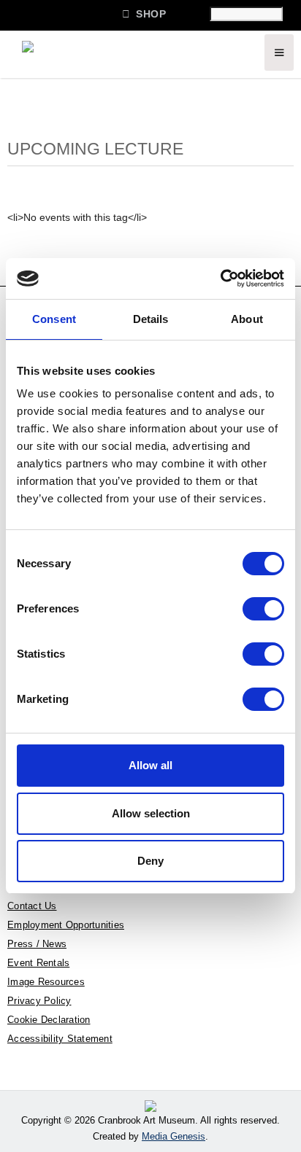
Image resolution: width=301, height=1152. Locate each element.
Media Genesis (173, 1136)
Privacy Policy (39, 1000)
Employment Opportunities (65, 924)
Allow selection (151, 813)
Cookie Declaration (49, 1019)
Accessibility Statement (60, 1038)
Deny (150, 861)
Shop (144, 13)
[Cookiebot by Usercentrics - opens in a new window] (220, 278)
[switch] (263, 608)
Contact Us (32, 905)
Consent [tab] (54, 319)
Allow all (150, 765)
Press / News (36, 943)
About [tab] (247, 319)
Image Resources (46, 981)
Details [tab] (151, 319)
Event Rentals (38, 962)
